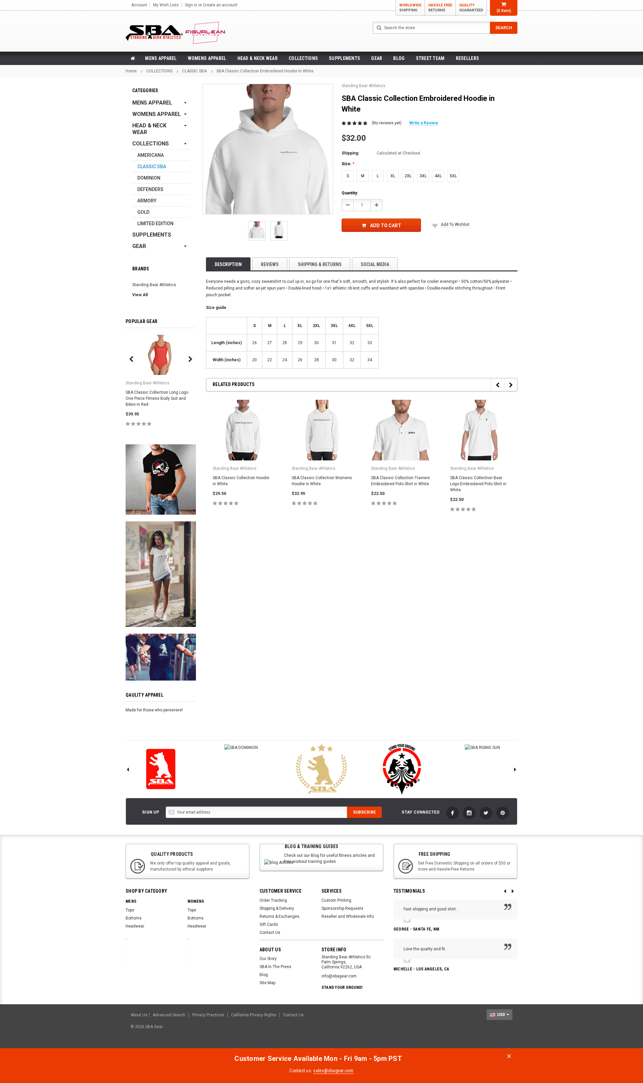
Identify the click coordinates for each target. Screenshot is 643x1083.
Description (228, 264)
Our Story (268, 958)
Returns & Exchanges (279, 916)
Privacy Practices (208, 1015)
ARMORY (146, 200)
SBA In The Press (275, 966)
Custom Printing (336, 900)
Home (131, 71)
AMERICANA (150, 155)
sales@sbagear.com (333, 1070)
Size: (348, 164)
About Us (139, 1015)
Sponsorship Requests (342, 908)
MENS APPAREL (160, 58)
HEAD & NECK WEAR (257, 58)
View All (140, 295)
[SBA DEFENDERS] (402, 769)
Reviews (270, 264)
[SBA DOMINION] (241, 747)
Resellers (467, 58)
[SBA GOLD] (321, 769)
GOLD (143, 212)
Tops (130, 910)
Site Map (267, 982)
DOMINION (148, 178)
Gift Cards (269, 924)
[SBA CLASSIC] (161, 769)
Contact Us (270, 932)
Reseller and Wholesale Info (348, 916)
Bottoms (134, 918)
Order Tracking (273, 900)
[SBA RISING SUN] (482, 747)
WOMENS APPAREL (207, 58)
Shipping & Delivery (277, 908)
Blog (399, 58)
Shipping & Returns (320, 264)
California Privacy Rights (253, 1015)
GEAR (376, 58)
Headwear (135, 926)
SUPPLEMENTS (344, 58)
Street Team (430, 58)
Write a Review (423, 123)
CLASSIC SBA (194, 71)
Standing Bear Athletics (154, 284)
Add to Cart (385, 225)
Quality (471, 7)
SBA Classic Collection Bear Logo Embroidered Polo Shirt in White (478, 483)
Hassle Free (440, 7)
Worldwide (410, 7)
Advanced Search (169, 1015)
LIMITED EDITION (155, 223)
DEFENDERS (150, 189)
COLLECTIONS (303, 58)
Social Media (375, 264)
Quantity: (350, 193)
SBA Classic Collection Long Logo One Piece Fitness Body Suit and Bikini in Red (157, 398)
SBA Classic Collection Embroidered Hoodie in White (264, 71)
